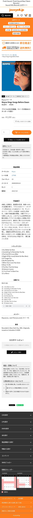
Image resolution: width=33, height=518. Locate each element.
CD (6, 55)
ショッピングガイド (7, 498)
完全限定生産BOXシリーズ (16, 23)
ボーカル (10, 55)
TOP (3, 55)
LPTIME (8, 30)
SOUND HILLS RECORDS (20, 30)
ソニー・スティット (9, 27)
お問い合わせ (21, 507)
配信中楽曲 (16, 33)
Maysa (13, 171)
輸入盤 (14, 55)
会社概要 (20, 498)
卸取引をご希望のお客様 (8, 511)
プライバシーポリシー (8, 507)
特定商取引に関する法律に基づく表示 (12, 502)
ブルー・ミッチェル (23, 27)
